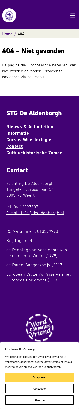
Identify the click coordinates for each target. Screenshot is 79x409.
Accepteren (39, 377)
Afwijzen (40, 400)
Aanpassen (39, 388)
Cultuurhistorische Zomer (34, 153)
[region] (39, 375)
